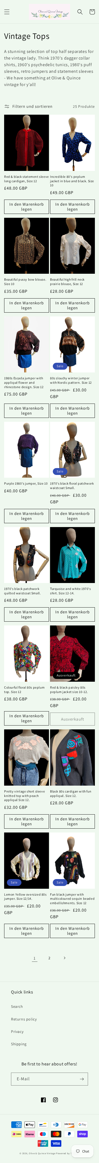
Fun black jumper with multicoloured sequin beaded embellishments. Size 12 (72, 898)
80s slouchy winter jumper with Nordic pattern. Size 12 (71, 380)
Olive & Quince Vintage (42, 1153)
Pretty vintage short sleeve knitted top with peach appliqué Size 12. (24, 795)
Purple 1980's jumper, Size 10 (26, 483)
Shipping (19, 1043)
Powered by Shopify (67, 1153)
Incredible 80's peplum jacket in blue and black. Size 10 (72, 180)
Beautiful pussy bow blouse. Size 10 (25, 281)
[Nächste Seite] (64, 958)
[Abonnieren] (82, 1079)
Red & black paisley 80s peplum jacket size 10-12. (69, 689)
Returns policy (24, 1019)
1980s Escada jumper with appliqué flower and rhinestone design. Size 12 (24, 382)
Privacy (17, 1031)
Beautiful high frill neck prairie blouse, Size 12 (67, 281)
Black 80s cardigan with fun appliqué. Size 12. (70, 793)
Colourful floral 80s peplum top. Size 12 (24, 689)
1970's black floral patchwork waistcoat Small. (72, 485)
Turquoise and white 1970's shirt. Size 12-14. (70, 591)
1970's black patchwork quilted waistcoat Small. (22, 591)
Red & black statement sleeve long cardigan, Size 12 (26, 178)
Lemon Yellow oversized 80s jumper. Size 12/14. (25, 896)
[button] (7, 12)
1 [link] (35, 958)
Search (17, 1006)
